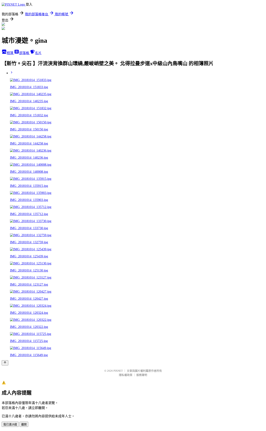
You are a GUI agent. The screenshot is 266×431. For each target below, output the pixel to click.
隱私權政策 (125, 374)
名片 (38, 53)
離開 (24, 424)
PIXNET (118, 370)
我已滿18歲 (10, 424)
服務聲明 (141, 374)
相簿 (10, 53)
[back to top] (5, 362)
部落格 (24, 53)
